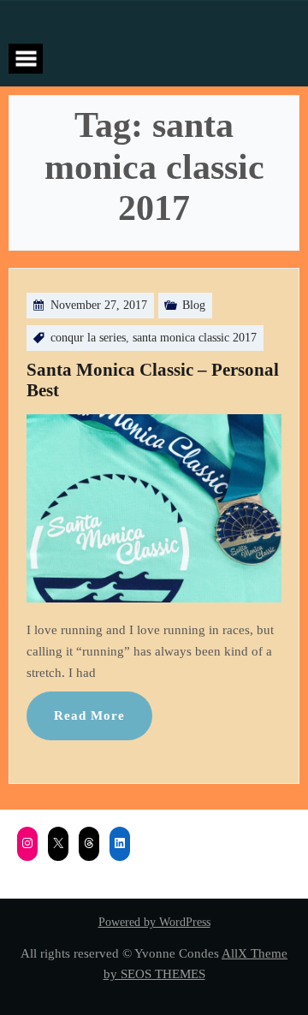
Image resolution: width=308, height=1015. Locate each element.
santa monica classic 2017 (195, 337)
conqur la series (88, 337)
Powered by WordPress (154, 922)
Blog (193, 305)
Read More (89, 715)
